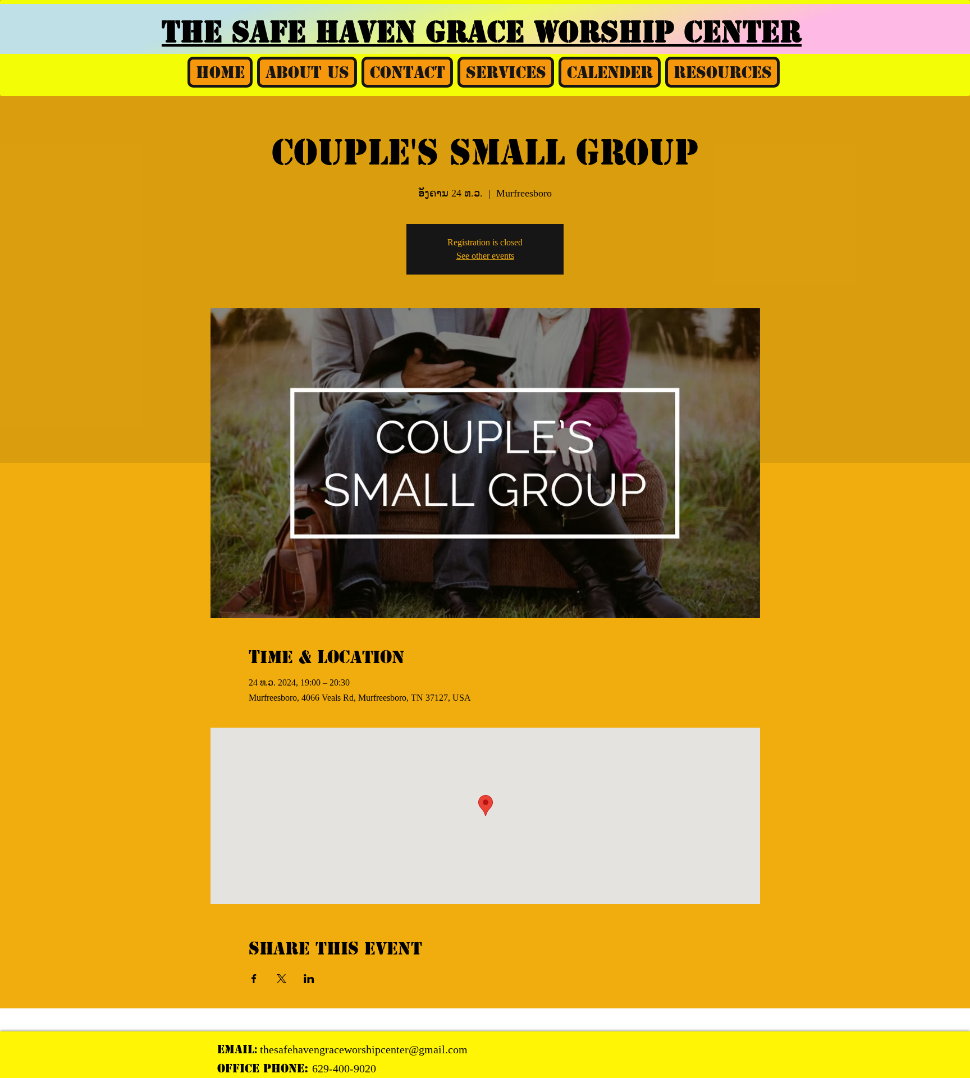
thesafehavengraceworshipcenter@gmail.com (364, 1049)
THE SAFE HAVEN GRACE (348, 32)
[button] (307, 72)
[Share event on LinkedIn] (309, 978)
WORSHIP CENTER (668, 32)
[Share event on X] (281, 978)
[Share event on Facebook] (254, 978)
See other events (485, 256)
